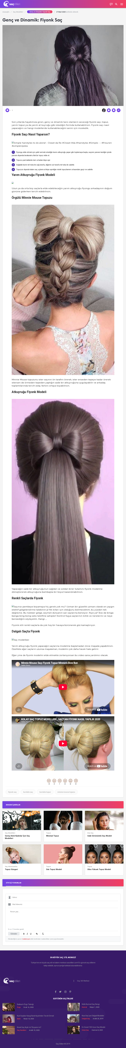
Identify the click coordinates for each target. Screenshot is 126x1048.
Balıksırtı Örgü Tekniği (25, 1004)
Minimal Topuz (52, 836)
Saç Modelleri (19, 12)
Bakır (19, 1019)
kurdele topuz (45, 792)
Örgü (19, 1007)
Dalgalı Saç (86, 1018)
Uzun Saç (85, 1030)
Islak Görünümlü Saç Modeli (99, 836)
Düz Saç (90, 833)
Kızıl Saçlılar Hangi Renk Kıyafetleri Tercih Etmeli (35, 1016)
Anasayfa (6, 12)
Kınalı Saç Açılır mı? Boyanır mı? (29, 1027)
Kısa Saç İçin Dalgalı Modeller (93, 1016)
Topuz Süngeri (11, 869)
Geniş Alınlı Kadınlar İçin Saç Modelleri (17, 837)
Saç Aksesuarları (11, 866)
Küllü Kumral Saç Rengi (91, 1004)
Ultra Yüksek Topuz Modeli (99, 869)
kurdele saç (28, 792)
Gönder (14, 934)
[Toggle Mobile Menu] (123, 4)
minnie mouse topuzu (66, 792)
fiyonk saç (12, 792)
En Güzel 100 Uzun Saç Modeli (93, 1027)
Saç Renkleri (21, 1030)
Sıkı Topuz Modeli (54, 869)
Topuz (48, 833)
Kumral (84, 1007)
